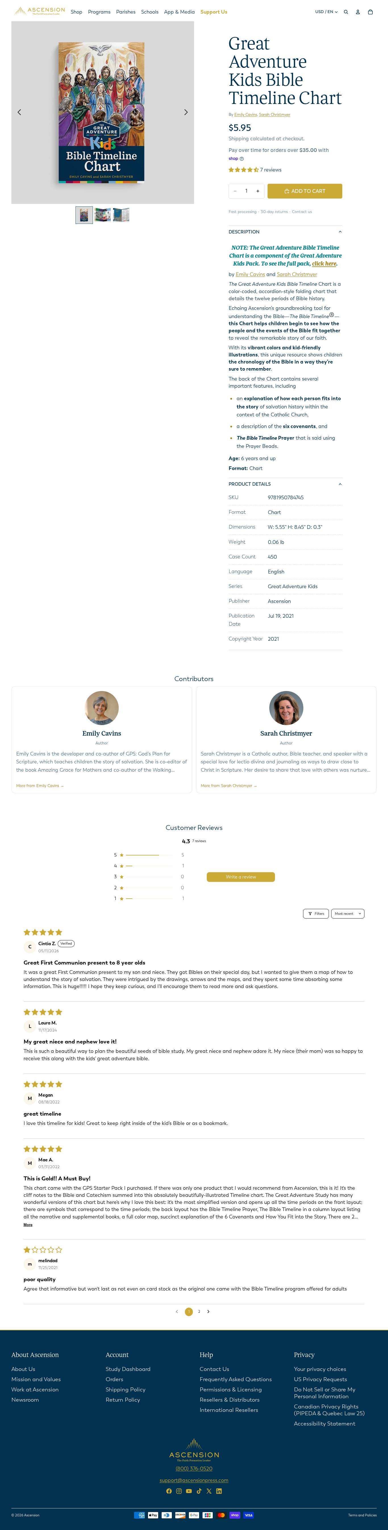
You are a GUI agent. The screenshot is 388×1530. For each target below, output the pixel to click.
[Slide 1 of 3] (84, 215)
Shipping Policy (125, 1389)
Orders (114, 1379)
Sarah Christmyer (274, 114)
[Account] (358, 12)
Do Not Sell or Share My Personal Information (324, 1392)
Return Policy (123, 1399)
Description (244, 232)
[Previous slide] (17, 113)
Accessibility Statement (324, 1423)
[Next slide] (187, 113)
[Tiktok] (199, 1491)
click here (324, 264)
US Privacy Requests (320, 1379)
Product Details (250, 484)
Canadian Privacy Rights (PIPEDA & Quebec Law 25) (329, 1409)
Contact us (302, 211)
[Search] (346, 12)
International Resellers (229, 1409)
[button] (244, 170)
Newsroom (25, 1399)
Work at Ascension (35, 1389)
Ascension (31, 1515)
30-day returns (274, 211)
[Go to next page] (209, 1312)
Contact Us (214, 1369)
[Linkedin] (219, 1491)
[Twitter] (209, 1491)
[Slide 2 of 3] (103, 215)
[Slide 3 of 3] (121, 215)
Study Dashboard (128, 1369)
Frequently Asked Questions (236, 1379)
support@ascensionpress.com (194, 1480)
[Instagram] (179, 1491)
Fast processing (242, 211)
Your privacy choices (320, 1369)
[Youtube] (188, 1491)
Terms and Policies (362, 1515)
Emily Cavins (245, 114)
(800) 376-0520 (194, 1469)
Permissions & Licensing (231, 1389)
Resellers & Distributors (230, 1399)
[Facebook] (169, 1491)
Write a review (241, 877)
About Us (23, 1369)
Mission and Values (36, 1379)
